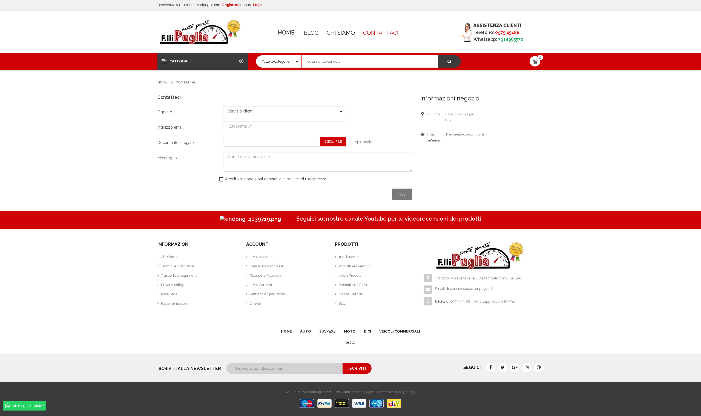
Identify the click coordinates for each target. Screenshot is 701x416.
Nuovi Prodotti (349, 275)
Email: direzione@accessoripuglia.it (463, 289)
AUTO (305, 331)
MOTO (350, 331)
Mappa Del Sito (350, 294)
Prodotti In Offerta (352, 285)
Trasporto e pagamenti (179, 275)
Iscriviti (357, 368)
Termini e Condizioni (177, 266)
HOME (286, 331)
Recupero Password (266, 275)
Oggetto (164, 112)
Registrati (231, 5)
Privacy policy (172, 285)
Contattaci (380, 33)
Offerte (255, 303)
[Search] (449, 61)
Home (286, 32)
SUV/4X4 (327, 331)
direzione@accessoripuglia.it (466, 134)
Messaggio (167, 158)
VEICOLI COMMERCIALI (399, 331)
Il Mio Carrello (261, 285)
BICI (367, 331)
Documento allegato (175, 142)
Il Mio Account (261, 257)
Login (258, 5)
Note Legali (170, 294)
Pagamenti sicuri (174, 303)
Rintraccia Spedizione (267, 294)
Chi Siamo (341, 33)
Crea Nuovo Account (266, 266)
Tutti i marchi (349, 257)
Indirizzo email (170, 127)
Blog (311, 33)
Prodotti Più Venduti (354, 266)
